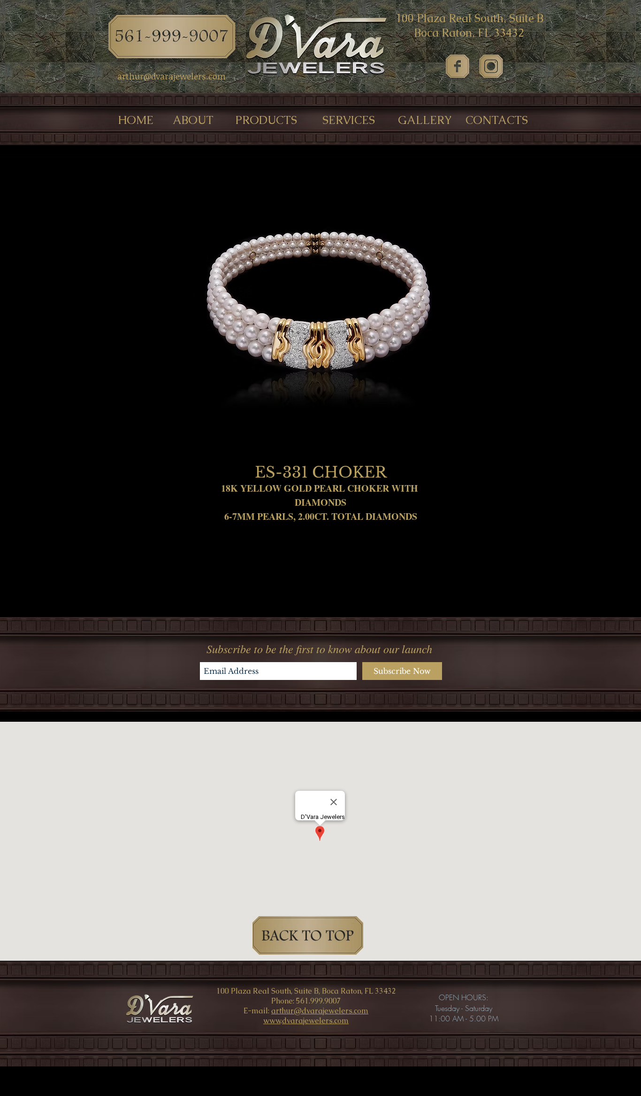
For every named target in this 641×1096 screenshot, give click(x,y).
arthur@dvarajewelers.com (319, 1011)
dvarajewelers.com (315, 1021)
